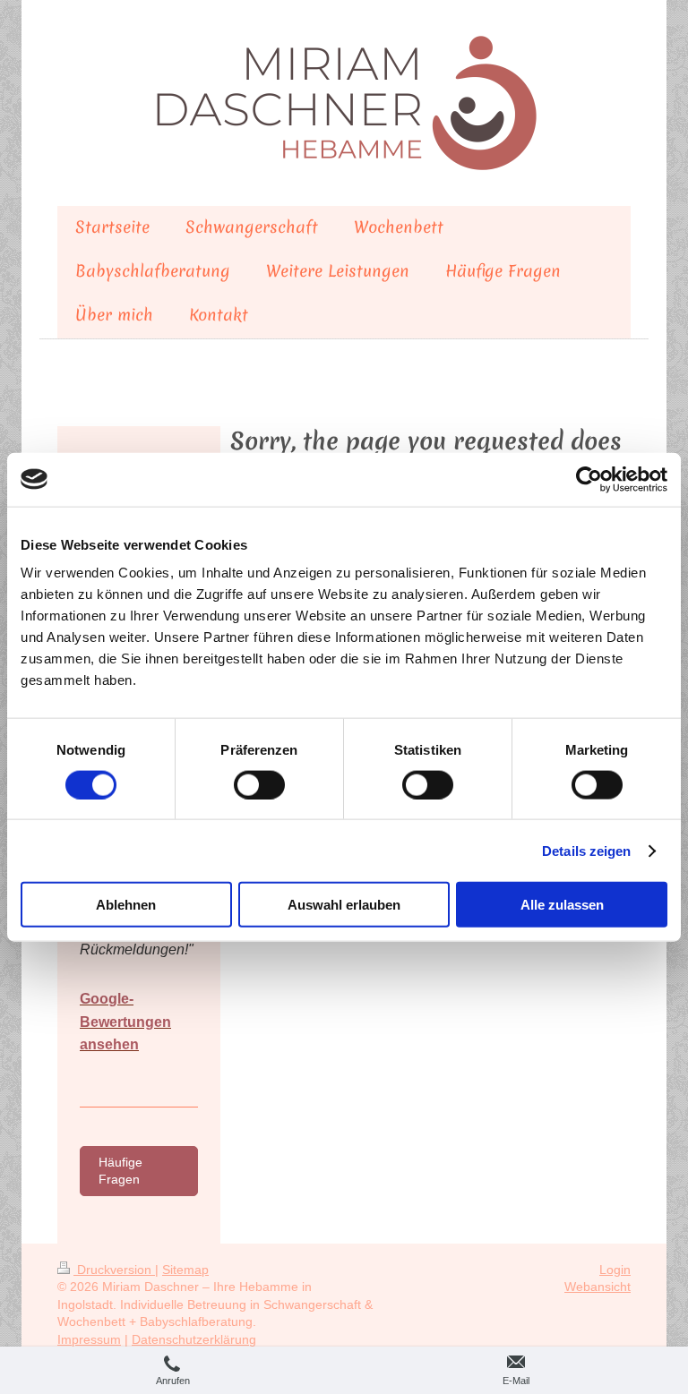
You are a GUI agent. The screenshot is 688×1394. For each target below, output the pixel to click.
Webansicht (597, 1286)
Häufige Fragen (120, 1170)
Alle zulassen (562, 904)
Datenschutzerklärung (194, 1339)
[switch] (259, 784)
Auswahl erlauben (344, 904)
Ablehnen (126, 904)
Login (615, 1269)
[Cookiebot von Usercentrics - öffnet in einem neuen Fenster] (589, 479)
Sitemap (185, 1269)
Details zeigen (586, 850)
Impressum (89, 1339)
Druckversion (114, 1269)
